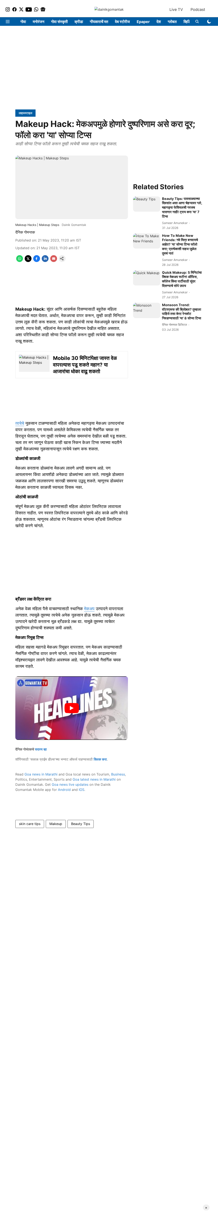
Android (64, 789)
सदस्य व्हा (41, 749)
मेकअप (89, 608)
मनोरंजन (38, 21)
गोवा (23, 21)
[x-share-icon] (28, 261)
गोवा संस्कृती (59, 21)
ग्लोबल (172, 21)
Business (118, 774)
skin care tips (29, 824)
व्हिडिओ (189, 21)
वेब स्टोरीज (122, 21)
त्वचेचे (19, 423)
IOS (81, 789)
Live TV (176, 9)
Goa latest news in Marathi (94, 779)
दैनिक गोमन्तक (25, 232)
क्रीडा (79, 21)
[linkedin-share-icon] (45, 261)
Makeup (55, 824)
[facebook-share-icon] (36, 261)
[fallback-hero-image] (146, 204)
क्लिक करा (100, 759)
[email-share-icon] (53, 261)
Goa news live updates (70, 784)
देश (158, 21)
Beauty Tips (80, 824)
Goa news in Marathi (40, 774)
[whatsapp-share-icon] (19, 261)
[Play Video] (71, 708)
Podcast (198, 9)
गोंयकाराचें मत (99, 21)
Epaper (143, 21)
